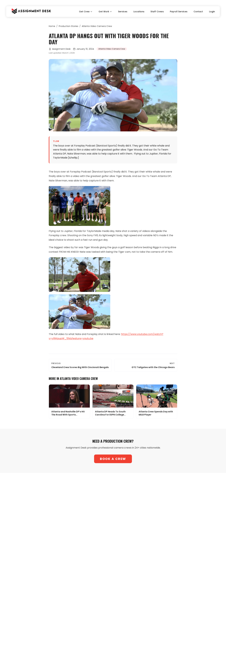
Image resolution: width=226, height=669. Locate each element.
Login (212, 11)
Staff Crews (157, 11)
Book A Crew (113, 459)
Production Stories (68, 26)
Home (52, 26)
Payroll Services (178, 11)
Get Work (104, 11)
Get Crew (84, 11)
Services (122, 11)
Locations (138, 11)
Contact (198, 11)
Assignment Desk (61, 48)
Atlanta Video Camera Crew (97, 26)
